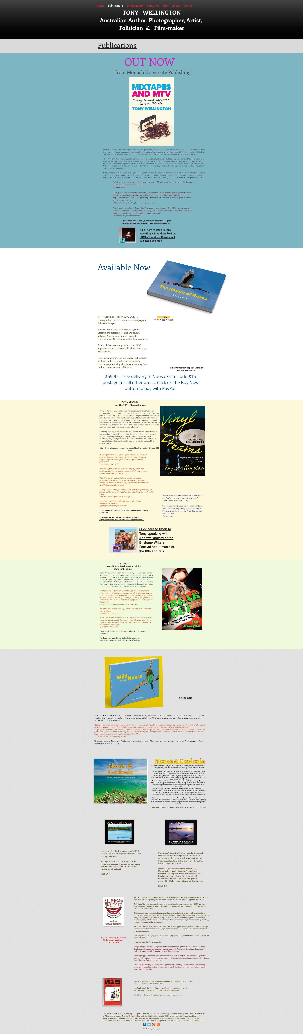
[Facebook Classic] (144, 1024)
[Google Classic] (153, 1024)
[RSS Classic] (158, 1024)
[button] (164, 318)
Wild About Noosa (112, 743)
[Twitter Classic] (149, 1024)
